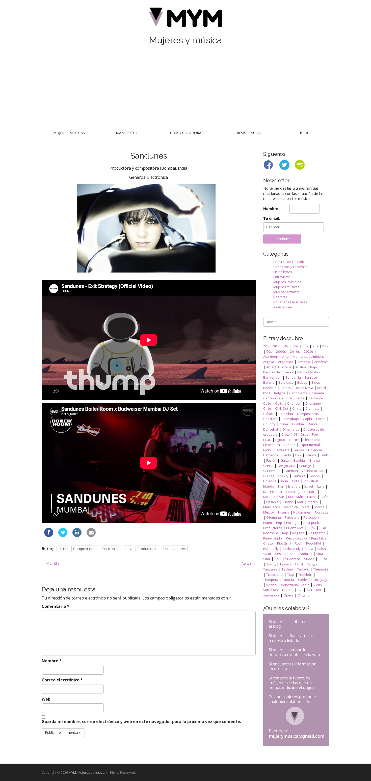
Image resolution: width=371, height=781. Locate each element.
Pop (279, 522)
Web (46, 699)
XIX (291, 590)
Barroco (311, 377)
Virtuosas (270, 590)
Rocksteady (292, 548)
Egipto (280, 439)
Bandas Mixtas (308, 372)
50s (296, 346)
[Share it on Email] (91, 535)
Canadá (318, 393)
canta (300, 398)
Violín (317, 585)
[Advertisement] (185, 87)
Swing (271, 564)
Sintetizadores (174, 548)
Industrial (311, 481)
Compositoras (84, 548)
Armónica (321, 361)
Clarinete (312, 408)
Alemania (300, 356)
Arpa (270, 367)
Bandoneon (272, 377)
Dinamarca (291, 429)
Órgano (304, 595)
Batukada (285, 382)
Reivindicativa (296, 538)
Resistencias (249, 132)
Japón (290, 491)
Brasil (321, 387)
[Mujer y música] (185, 19)
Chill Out (281, 408)
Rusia (309, 548)
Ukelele (304, 579)
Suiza (323, 559)
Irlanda (268, 486)
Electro (294, 439)
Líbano (288, 502)
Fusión (271, 460)
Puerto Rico (295, 528)
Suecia (309, 559)
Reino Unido (272, 538)
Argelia (268, 361)
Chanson (294, 403)
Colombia (285, 413)
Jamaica (276, 491)
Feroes (299, 450)
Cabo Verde (298, 393)
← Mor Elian (52, 563)
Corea (321, 418)
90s (269, 351)
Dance (313, 424)
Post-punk (311, 522)
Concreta (270, 418)
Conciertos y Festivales (290, 266)
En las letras (282, 271)
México (268, 512)
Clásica (268, 413)
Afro (285, 356)
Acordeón (270, 356)
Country (269, 424)
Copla (307, 418)
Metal (306, 507)
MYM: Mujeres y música (86, 772)
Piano (267, 522)
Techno (287, 569)
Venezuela (289, 585)
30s (276, 346)
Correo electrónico (62, 680)
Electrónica (110, 548)
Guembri (291, 470)
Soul (277, 559)
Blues (315, 382)
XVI (300, 590)
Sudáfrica (292, 559)
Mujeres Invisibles (287, 282)
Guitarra (299, 476)
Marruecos (271, 507)
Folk (298, 455)
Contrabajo (290, 418)
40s (286, 346)
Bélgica (279, 393)
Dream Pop (309, 434)
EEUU (267, 439)
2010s (63, 548)
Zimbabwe (271, 595)
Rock (298, 543)
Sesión (280, 553)
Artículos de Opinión (288, 261)
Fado (267, 450)
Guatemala (271, 470)
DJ (295, 434)
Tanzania (270, 569)
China (296, 408)
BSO (266, 393)
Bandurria (293, 377)
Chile (267, 408)
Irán (281, 486)
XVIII (319, 590)
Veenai (271, 585)
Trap (290, 574)
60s (305, 346)
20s (266, 346)
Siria (319, 553)
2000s (281, 351)
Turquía (288, 579)
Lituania (272, 502)
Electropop (311, 439)
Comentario (55, 606)
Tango (312, 564)
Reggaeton (317, 533)
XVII (309, 590)
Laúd (324, 496)
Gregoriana (286, 465)
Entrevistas (281, 277)
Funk (324, 455)
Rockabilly (271, 548)
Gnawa (314, 460)
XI (283, 590)
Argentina (285, 361)
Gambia (299, 460)
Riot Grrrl (284, 543)
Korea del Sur (273, 496)
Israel (308, 486)
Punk (311, 528)
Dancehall (271, 429)
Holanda (269, 481)
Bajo (313, 367)
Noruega (322, 512)
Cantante (315, 398)
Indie (296, 481)
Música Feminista (286, 292)
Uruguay (320, 579)
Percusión (311, 517)
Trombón (305, 574)
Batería (268, 382)
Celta (279, 403)
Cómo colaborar (187, 132)
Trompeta (270, 579)
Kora (312, 491)
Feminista (282, 450)
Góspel (315, 476)
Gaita (284, 460)
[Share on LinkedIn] (77, 535)
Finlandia (315, 450)
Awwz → (249, 563)
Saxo (267, 553)
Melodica (291, 507)
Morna (319, 507)
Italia (320, 486)
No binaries (302, 512)
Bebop (302, 382)
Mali (300, 502)
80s (325, 346)
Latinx (311, 496)
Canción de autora (277, 398)
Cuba (284, 424)
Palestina (292, 517)
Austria (300, 367)
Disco (285, 434)
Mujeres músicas (69, 132)
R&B (323, 528)
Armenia (303, 361)
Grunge (305, 465)
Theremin (320, 569)
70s (315, 346)
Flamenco (270, 455)
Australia (284, 367)
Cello (267, 403)
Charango (313, 403)
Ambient (317, 356)
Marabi (313, 502)
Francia (310, 455)
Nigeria (283, 512)
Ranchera (270, 533)
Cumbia (298, 424)
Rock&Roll (314, 543)
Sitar (266, 559)
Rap (285, 533)
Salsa (321, 548)
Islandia (294, 486)
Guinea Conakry (275, 476)
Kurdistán (295, 496)
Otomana (273, 517)
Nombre (52, 661)
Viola (305, 585)
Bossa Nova (304, 387)
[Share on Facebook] (48, 535)
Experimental (310, 444)
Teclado (303, 569)
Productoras (147, 548)
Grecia (268, 465)
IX (264, 491)
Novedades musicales (290, 302)
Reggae (298, 533)
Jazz (302, 491)
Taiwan (285, 564)
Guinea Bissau (313, 470)
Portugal (292, 522)
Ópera (288, 595)
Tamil (299, 564)
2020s (309, 351)
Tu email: (271, 218)
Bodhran (270, 387)
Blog (305, 132)
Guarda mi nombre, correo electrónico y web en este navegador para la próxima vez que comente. (141, 721)
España (290, 444)
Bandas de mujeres (278, 372)
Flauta (286, 455)
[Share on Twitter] (62, 535)
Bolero (286, 387)
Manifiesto (126, 132)
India (128, 548)
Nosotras (280, 297)
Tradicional (274, 574)
